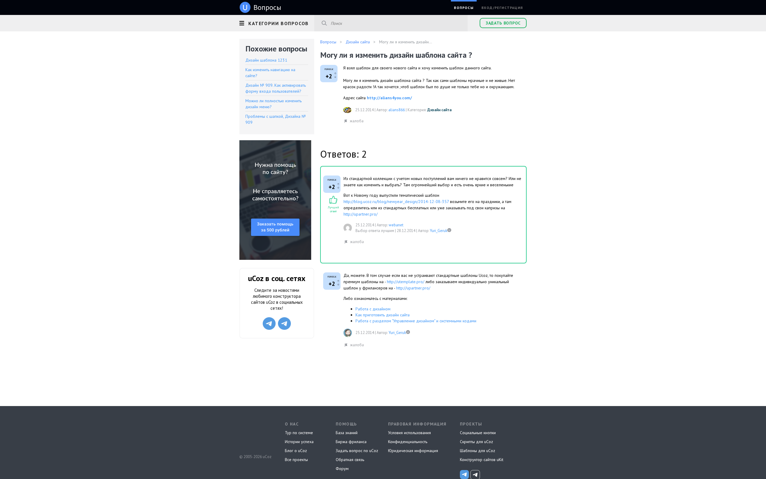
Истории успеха (299, 441)
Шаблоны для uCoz (477, 450)
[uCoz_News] (464, 474)
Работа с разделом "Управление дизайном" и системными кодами (415, 321)
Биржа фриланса (351, 441)
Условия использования (409, 432)
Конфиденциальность (407, 441)
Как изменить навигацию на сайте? (270, 72)
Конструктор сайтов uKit (481, 459)
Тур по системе (299, 432)
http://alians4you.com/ (389, 97)
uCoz (255, 434)
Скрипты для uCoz (476, 441)
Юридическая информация (413, 450)
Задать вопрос (503, 23)
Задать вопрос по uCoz (357, 450)
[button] (276, 22)
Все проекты (296, 459)
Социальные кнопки (478, 432)
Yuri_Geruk (438, 230)
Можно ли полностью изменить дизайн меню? (273, 103)
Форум (342, 468)
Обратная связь (350, 459)
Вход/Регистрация (502, 7)
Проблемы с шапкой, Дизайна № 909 (275, 119)
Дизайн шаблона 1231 (266, 60)
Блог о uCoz (296, 450)
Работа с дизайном (372, 309)
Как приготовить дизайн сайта (382, 315)
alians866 (396, 109)
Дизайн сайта (439, 109)
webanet (396, 225)
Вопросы (463, 7)
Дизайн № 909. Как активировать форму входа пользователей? (275, 88)
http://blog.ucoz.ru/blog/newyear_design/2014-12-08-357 (396, 201)
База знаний (347, 432)
